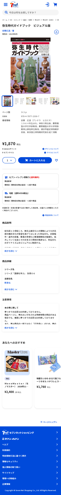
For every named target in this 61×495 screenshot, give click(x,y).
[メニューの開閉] (5, 4)
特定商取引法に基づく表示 (14, 455)
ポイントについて (52, 149)
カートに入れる (37, 160)
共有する (56, 32)
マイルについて (53, 152)
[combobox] (30, 12)
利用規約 (6, 450)
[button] (7, 101)
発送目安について (52, 215)
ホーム (4, 20)
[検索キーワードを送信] (6, 12)
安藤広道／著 (8, 30)
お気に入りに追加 (56, 160)
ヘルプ (5, 444)
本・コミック (15, 20)
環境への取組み (9, 478)
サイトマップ (8, 472)
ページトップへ (50, 422)
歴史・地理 (27, 20)
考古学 (37, 20)
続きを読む (9, 250)
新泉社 (7, 282)
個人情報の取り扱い (11, 467)
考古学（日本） (48, 20)
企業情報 (6, 484)
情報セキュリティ (10, 461)
